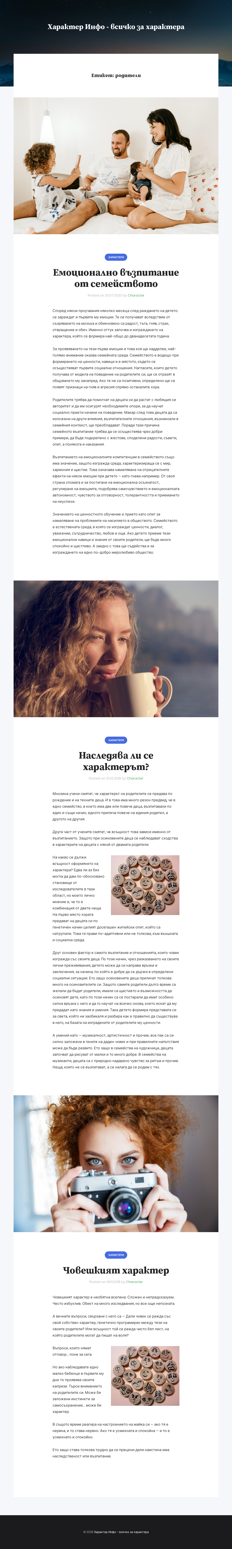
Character (136, 295)
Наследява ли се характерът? (116, 761)
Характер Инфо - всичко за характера (116, 26)
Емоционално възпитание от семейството (116, 278)
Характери (116, 257)
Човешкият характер (116, 1270)
